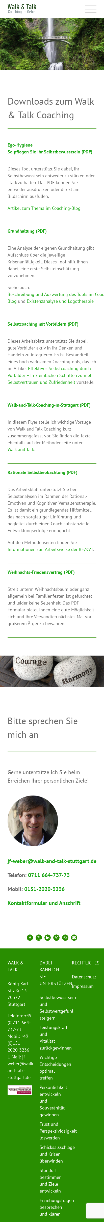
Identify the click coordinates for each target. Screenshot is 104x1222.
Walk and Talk (21, 449)
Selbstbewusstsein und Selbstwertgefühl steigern (51, 1007)
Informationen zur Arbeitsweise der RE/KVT (50, 549)
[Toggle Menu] (91, 9)
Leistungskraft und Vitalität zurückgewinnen (51, 1037)
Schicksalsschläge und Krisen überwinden (51, 1154)
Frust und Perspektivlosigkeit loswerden (51, 1131)
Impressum (83, 986)
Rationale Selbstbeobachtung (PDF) (42, 472)
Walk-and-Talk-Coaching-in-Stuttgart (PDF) (49, 405)
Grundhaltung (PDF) (27, 231)
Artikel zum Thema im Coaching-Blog (44, 208)
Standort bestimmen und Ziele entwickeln (51, 1180)
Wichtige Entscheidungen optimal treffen (51, 1067)
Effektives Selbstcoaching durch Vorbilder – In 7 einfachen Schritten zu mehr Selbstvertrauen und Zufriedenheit (51, 375)
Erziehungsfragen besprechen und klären (51, 1207)
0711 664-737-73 (49, 875)
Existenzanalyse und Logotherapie (60, 301)
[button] (30, 937)
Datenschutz (83, 977)
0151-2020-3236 (44, 889)
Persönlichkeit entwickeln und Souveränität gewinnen (51, 1101)
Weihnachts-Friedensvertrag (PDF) (41, 572)
